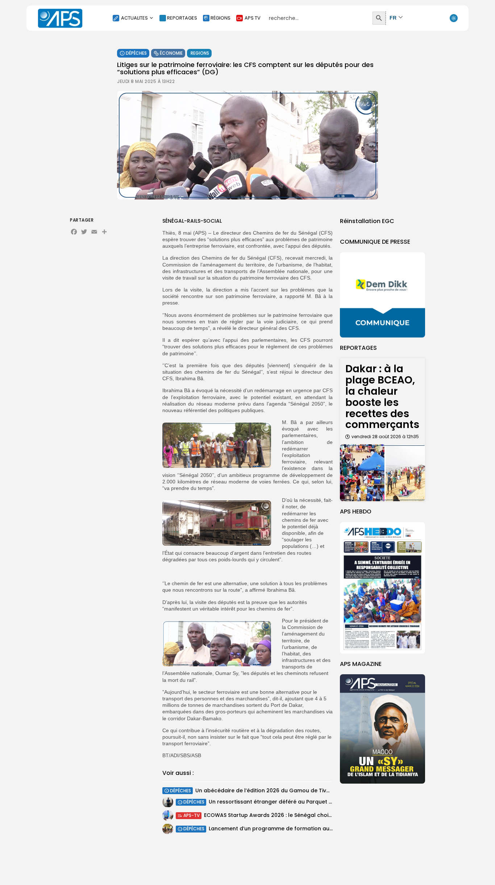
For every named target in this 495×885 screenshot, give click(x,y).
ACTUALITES (134, 17)
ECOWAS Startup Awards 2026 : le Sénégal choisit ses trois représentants (301, 815)
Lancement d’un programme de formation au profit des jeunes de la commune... (315, 828)
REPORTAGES (182, 17)
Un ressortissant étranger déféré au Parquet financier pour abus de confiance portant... (326, 801)
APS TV (253, 17)
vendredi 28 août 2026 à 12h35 (385, 436)
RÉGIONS (220, 17)
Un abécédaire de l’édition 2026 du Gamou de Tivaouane (271, 790)
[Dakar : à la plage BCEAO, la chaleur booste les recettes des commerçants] (382, 472)
